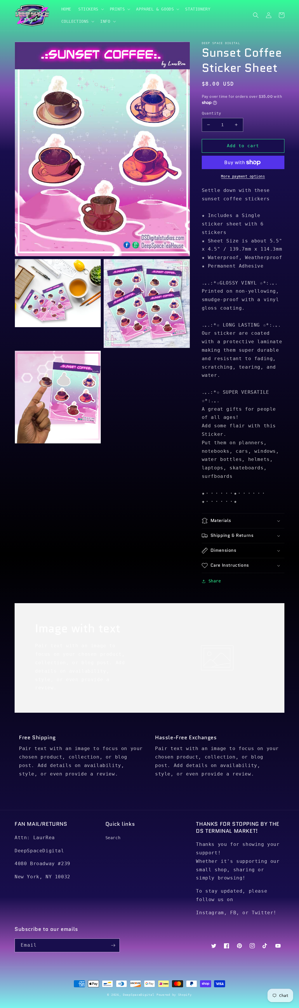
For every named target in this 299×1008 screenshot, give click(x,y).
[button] (90, 9)
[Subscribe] (113, 945)
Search (113, 837)
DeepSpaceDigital (138, 994)
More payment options (243, 176)
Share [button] (214, 581)
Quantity (211, 113)
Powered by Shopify (174, 994)
